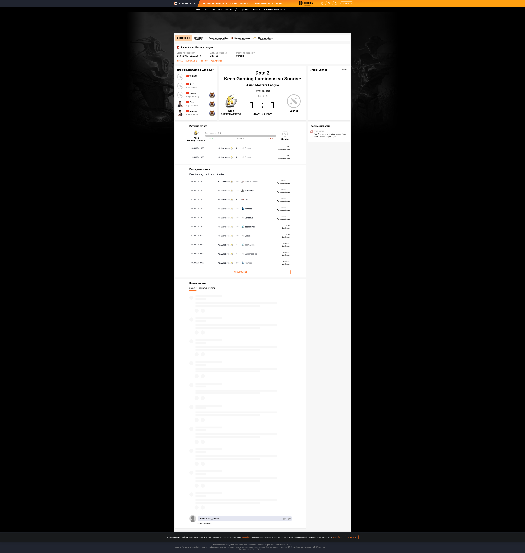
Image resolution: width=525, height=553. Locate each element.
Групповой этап (262, 91)
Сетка (180, 61)
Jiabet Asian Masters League (196, 47)
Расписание (191, 61)
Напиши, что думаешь (209, 518)
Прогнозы (245, 9)
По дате (192, 288)
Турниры (245, 3)
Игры (279, 3)
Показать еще (240, 272)
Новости (204, 61)
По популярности (207, 288)
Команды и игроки (263, 3)
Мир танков (217, 9)
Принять (352, 537)
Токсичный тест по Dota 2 (274, 9)
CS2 (206, 9)
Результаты (216, 61)
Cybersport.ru (244, 549)
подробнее (246, 537)
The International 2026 (214, 3)
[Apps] (322, 3)
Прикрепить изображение (284, 518)
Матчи (233, 3)
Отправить (290, 518)
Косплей (256, 9)
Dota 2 (198, 9)
